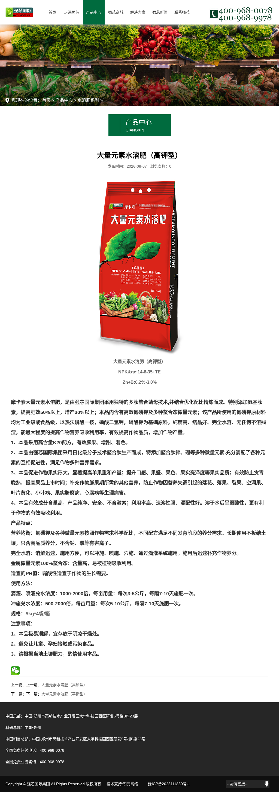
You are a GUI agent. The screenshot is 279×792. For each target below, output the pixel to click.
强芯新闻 (160, 12)
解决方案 (137, 12)
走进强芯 (71, 12)
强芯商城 (115, 12)
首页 (52, 12)
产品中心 (93, 12)
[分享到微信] (15, 670)
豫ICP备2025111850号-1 (169, 784)
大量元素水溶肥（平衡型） (64, 694)
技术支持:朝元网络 (122, 784)
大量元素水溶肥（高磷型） (64, 685)
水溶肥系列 (88, 100)
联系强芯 (182, 12)
